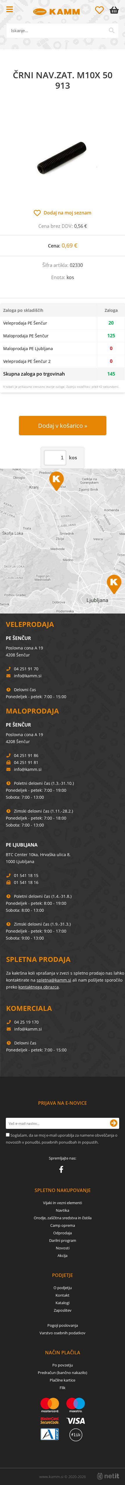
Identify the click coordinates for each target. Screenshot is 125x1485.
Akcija (62, 1255)
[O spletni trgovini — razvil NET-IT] (108, 1476)
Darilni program (62, 1240)
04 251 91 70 (26, 668)
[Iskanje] (111, 30)
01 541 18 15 (26, 875)
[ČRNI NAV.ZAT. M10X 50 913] (62, 156)
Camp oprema (62, 1225)
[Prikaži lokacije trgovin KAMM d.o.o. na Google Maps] (62, 541)
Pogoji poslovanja (62, 1325)
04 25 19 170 (26, 1022)
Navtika (62, 1210)
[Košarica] (115, 10)
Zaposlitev (63, 1310)
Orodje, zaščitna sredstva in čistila (63, 1217)
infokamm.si (28, 675)
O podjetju (62, 1287)
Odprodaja (62, 1232)
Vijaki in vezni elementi (62, 1202)
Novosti (62, 1248)
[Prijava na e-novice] (113, 1123)
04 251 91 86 (26, 755)
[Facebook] (62, 1170)
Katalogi (62, 1302)
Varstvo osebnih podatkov (62, 1332)
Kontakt (62, 1295)
